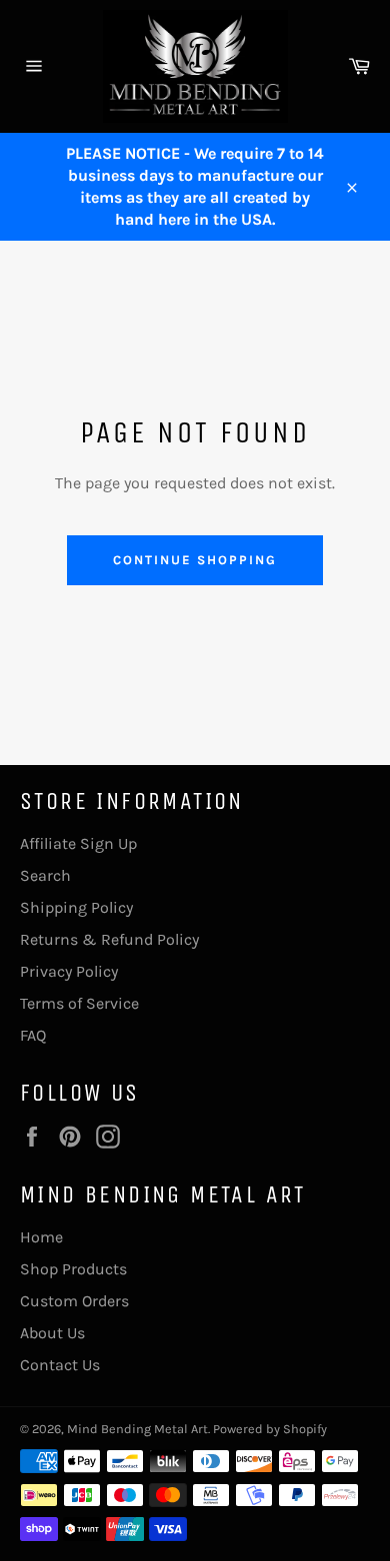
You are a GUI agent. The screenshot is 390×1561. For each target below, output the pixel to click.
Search (45, 875)
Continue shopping (194, 559)
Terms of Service (79, 1003)
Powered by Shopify (270, 1428)
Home (41, 1236)
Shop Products (73, 1268)
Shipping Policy (76, 907)
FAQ (33, 1035)
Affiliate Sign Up (78, 843)
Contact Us (60, 1364)
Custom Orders (74, 1300)
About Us (52, 1332)
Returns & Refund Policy (109, 939)
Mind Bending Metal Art (137, 1428)
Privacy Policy (69, 971)
